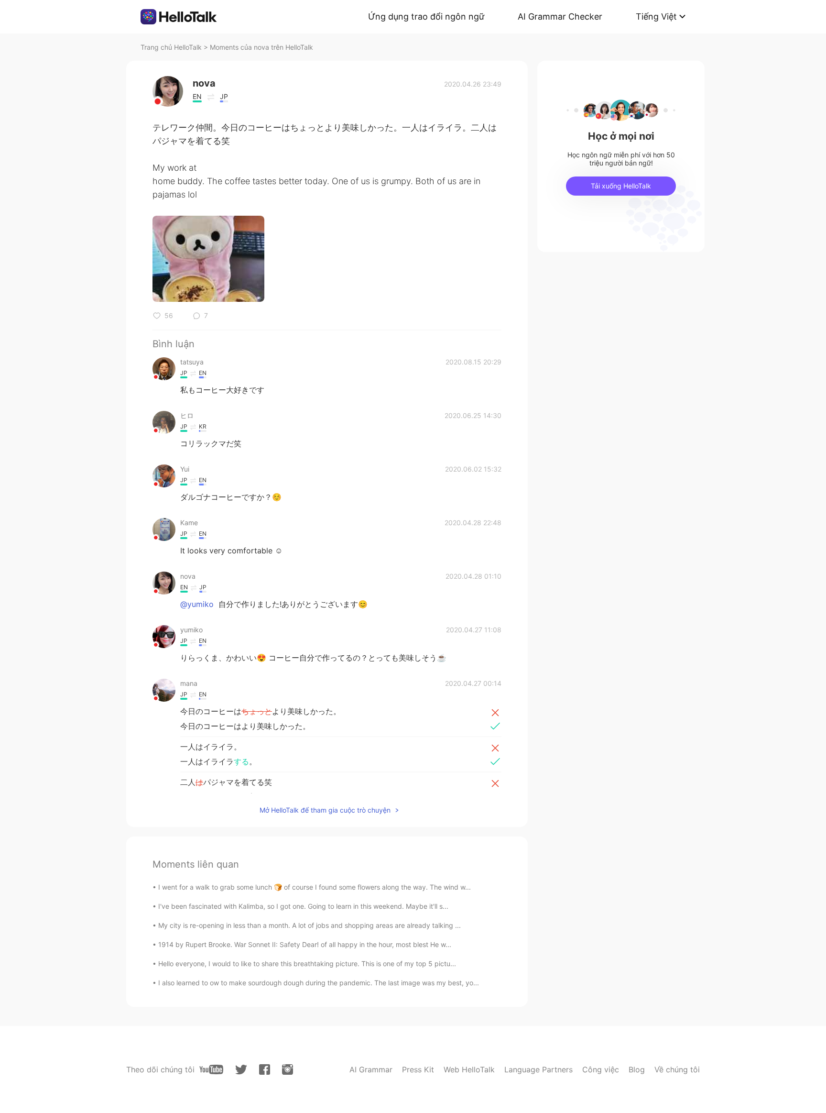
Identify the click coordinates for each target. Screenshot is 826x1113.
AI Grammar (370, 1069)
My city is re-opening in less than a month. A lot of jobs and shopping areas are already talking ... (309, 925)
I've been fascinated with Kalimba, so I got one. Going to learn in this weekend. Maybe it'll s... (303, 906)
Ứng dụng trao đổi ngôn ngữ (426, 16)
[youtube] (211, 1069)
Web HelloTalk (469, 1069)
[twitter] (241, 1070)
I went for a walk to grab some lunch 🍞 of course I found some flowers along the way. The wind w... (314, 887)
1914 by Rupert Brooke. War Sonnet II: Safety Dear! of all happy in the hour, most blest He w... (304, 944)
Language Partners (538, 1069)
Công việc (600, 1069)
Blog (637, 1069)
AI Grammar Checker (560, 16)
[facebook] (264, 1069)
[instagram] (287, 1069)
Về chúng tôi (677, 1069)
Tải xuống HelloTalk (621, 186)
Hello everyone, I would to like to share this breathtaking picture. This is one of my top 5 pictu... (307, 963)
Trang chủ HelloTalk (172, 47)
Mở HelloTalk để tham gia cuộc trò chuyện (325, 810)
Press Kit (418, 1069)
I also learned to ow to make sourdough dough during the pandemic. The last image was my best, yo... (318, 983)
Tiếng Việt (656, 16)
